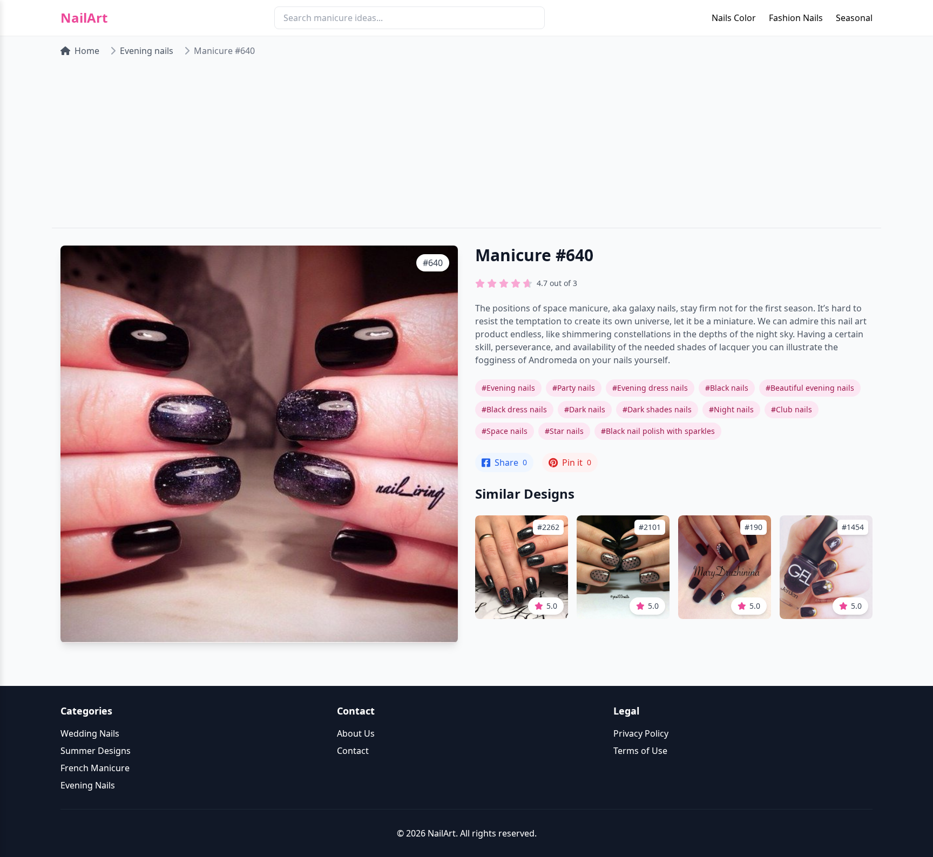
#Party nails (573, 388)
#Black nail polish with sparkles (658, 431)
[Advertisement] (466, 146)
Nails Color (734, 18)
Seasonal (854, 18)
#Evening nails (508, 388)
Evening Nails (87, 785)
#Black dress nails (514, 409)
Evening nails (146, 51)
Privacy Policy (640, 733)
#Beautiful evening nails (810, 388)
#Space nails (505, 431)
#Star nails (564, 431)
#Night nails (731, 409)
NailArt (83, 17)
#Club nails (791, 409)
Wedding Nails (89, 733)
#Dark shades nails (657, 409)
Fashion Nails (796, 18)
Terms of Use (640, 751)
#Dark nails (584, 409)
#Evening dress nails (650, 388)
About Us (356, 733)
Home (87, 51)
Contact (353, 751)
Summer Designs (95, 751)
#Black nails (726, 388)
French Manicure (95, 768)
